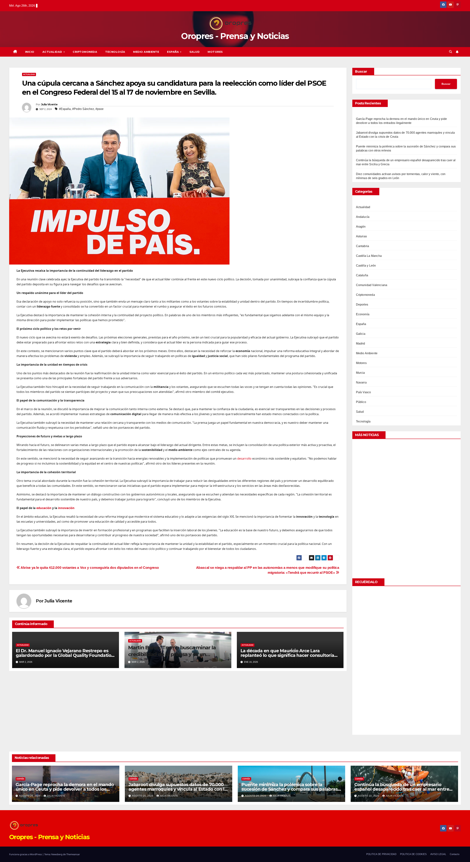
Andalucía (363, 216)
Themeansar (73, 854)
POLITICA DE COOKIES (413, 854)
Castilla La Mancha (369, 255)
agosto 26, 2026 (30, 796)
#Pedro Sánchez (83, 108)
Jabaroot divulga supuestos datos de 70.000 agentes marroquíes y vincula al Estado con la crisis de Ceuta (178, 789)
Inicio (29, 51)
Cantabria (362, 246)
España (173, 51)
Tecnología (115, 51)
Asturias (361, 236)
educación (43, 508)
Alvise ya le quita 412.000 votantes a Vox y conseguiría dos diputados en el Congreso (89, 568)
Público (361, 402)
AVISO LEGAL (438, 854)
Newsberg (56, 854)
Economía (363, 314)
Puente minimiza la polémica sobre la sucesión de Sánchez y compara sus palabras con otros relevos (289, 789)
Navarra (361, 382)
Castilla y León (366, 265)
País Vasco (363, 392)
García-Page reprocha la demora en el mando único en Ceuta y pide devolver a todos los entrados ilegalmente (65, 789)
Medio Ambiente (146, 51)
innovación (66, 508)
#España (65, 108)
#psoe (99, 108)
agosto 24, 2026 (256, 796)
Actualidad (52, 51)
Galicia (360, 333)
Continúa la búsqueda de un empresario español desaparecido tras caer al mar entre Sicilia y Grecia (401, 789)
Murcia (360, 372)
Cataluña (362, 275)
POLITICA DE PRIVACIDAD (381, 854)
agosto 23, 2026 (369, 796)
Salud (194, 51)
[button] (450, 51)
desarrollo (244, 458)
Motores (215, 51)
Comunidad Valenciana (371, 285)
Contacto (454, 854)
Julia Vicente (49, 104)
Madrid (360, 343)
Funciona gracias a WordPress (25, 854)
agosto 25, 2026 (143, 796)
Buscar (361, 71)
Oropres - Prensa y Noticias (235, 36)
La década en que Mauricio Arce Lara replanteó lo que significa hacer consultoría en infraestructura (287, 655)
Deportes (362, 304)
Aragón (361, 226)
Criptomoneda (85, 51)
